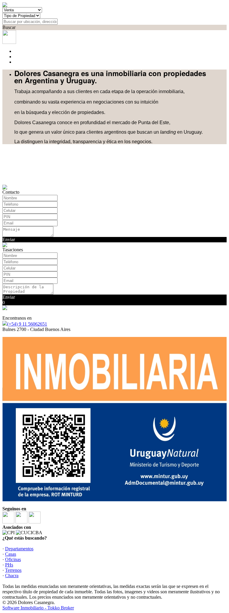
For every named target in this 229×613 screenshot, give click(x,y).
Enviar (8, 239)
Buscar (9, 27)
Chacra (11, 575)
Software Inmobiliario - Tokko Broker (38, 607)
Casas (10, 554)
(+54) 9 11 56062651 (27, 323)
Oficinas (13, 559)
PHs (9, 564)
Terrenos (13, 570)
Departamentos (19, 548)
